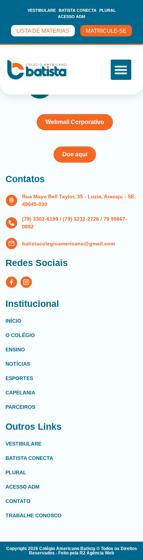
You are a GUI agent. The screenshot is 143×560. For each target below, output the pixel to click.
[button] (121, 70)
